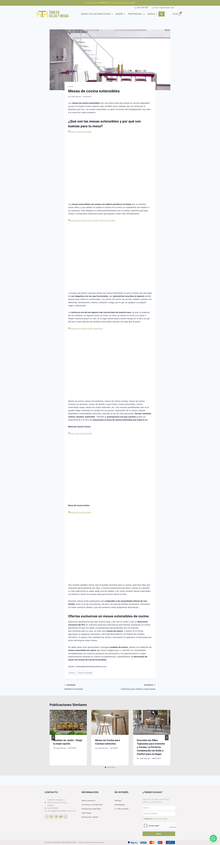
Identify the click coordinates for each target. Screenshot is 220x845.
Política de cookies (89, 817)
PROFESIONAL (135, 14)
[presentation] (68, 722)
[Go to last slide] (53, 737)
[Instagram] (47, 817)
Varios (151, 14)
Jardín (119, 14)
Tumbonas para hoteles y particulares (138, 687)
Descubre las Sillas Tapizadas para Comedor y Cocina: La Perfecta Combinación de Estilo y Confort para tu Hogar (151, 747)
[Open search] (161, 13)
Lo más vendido (121, 809)
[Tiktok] (65, 817)
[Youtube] (61, 817)
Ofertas (117, 800)
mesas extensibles (85, 673)
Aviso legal (86, 813)
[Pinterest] (56, 817)
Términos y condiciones (91, 805)
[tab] (105, 767)
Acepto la (156, 819)
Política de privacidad (91, 809)
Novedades (119, 805)
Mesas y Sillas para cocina (95, 14)
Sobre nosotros (88, 800)
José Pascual (76, 97)
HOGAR (71, 86)
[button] (213, 838)
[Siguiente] (167, 737)
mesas (72, 673)
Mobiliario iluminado (74, 687)
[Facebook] (51, 817)
